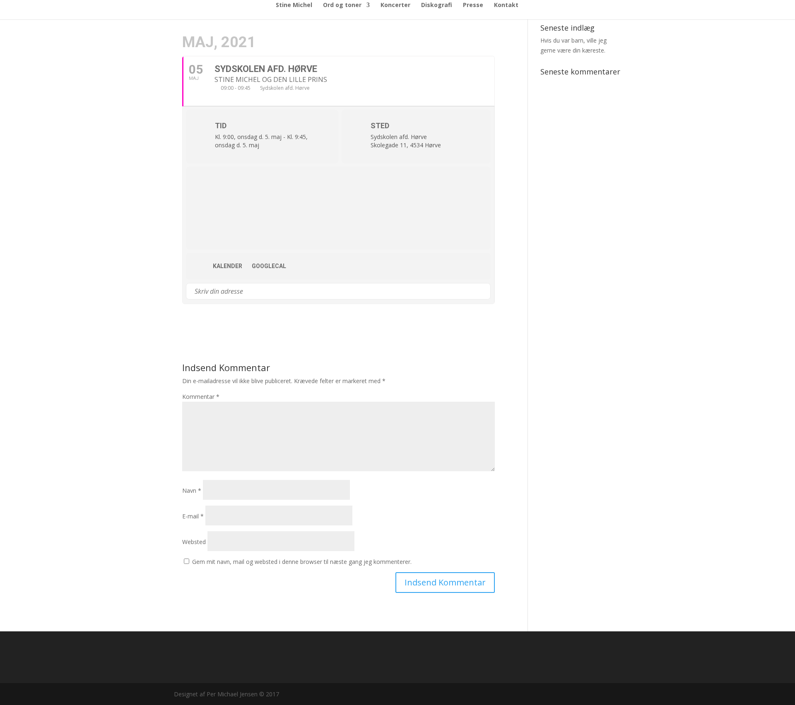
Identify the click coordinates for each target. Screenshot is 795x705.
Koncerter (395, 5)
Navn (191, 490)
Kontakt (506, 5)
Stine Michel (294, 5)
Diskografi (436, 5)
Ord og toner (342, 5)
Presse (473, 5)
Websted (194, 542)
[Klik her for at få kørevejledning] (483, 291)
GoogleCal (269, 266)
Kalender (227, 266)
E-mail (193, 516)
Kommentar (200, 396)
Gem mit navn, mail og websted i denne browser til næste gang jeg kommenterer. (302, 562)
